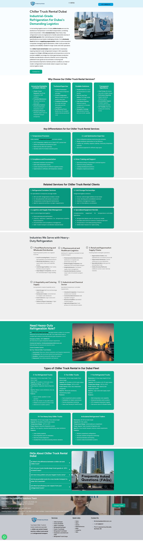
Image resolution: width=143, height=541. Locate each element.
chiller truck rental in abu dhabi (40, 332)
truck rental (40, 49)
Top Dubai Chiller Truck (14, 506)
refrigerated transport (45, 139)
